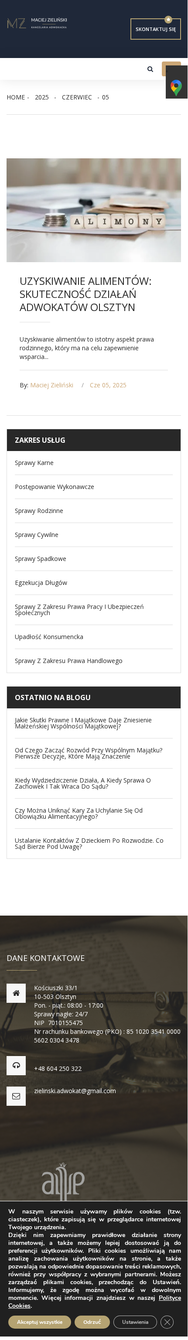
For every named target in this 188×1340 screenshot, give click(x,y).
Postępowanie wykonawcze (54, 487)
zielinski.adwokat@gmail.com (75, 1091)
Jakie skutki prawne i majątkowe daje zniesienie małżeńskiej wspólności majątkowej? (83, 723)
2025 (42, 97)
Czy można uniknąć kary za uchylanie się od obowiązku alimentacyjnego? (79, 813)
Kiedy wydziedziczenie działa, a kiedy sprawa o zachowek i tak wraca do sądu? (83, 783)
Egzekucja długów (41, 583)
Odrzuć (92, 1322)
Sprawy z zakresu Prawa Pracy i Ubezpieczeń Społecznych (79, 610)
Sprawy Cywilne (36, 535)
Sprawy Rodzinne (39, 511)
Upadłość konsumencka (49, 637)
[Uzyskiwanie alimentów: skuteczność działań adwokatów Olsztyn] (94, 210)
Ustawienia (135, 1322)
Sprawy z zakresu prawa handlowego (69, 661)
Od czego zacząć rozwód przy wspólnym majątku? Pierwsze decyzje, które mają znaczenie (88, 753)
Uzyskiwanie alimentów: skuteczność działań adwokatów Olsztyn (86, 293)
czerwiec (77, 97)
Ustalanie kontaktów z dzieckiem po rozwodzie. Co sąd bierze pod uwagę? (89, 844)
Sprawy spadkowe (40, 559)
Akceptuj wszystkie (39, 1322)
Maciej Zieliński (51, 385)
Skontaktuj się (156, 29)
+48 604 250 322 (58, 1068)
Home (16, 97)
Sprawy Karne (34, 463)
